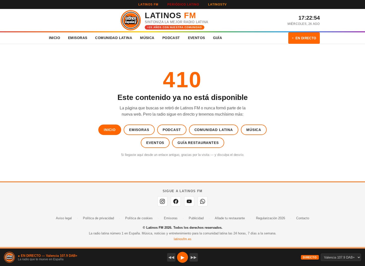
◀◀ (171, 257)
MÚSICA (147, 38)
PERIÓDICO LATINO (183, 4)
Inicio (110, 130)
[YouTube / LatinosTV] (189, 201)
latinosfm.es (182, 239)
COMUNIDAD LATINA (113, 38)
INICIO (54, 38)
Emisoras (139, 130)
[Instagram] (162, 201)
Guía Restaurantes (198, 143)
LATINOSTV (217, 4)
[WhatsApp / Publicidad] (203, 201)
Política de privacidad (98, 218)
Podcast (172, 130)
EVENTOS (196, 38)
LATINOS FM (148, 4)
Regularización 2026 (270, 218)
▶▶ (194, 257)
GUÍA (217, 38)
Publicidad (196, 218)
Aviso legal (64, 218)
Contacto (302, 218)
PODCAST (171, 38)
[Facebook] (176, 201)
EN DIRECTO (305, 38)
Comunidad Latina (213, 130)
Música (253, 130)
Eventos (155, 143)
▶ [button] (182, 257)
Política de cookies (139, 218)
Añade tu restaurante (230, 218)
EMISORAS (77, 38)
